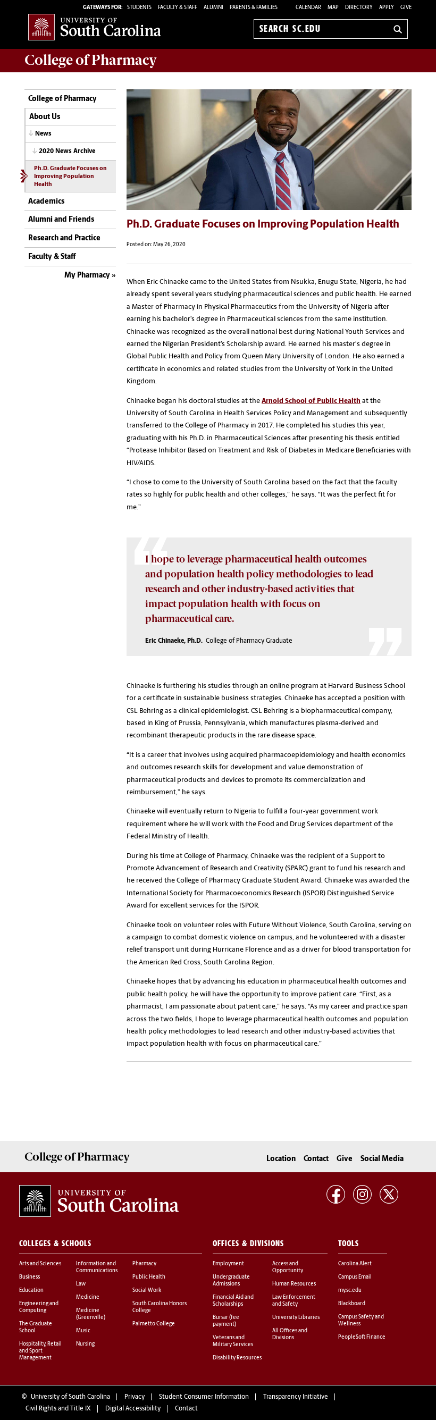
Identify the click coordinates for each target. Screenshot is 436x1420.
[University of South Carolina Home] (94, 27)
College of (90, 60)
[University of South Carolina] (99, 1201)
